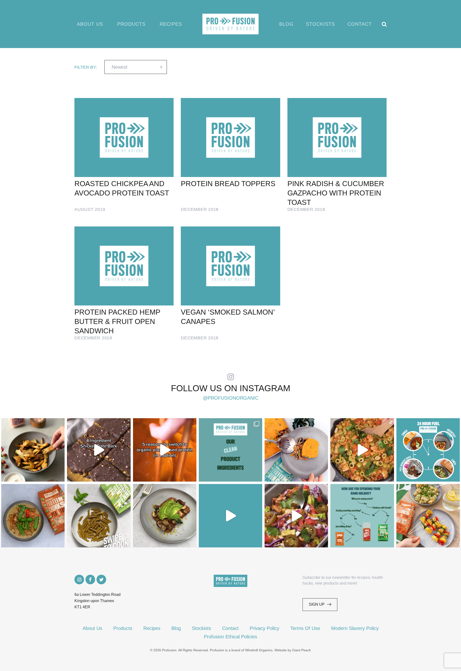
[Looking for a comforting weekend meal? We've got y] (296, 450)
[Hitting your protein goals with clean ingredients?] (230, 450)
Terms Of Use (305, 628)
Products (131, 24)
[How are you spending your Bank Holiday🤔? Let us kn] (362, 515)
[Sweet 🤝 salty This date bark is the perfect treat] (98, 450)
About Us (90, 24)
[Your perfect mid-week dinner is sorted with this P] (362, 450)
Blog (286, 24)
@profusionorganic (230, 398)
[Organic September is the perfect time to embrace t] (230, 515)
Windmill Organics (259, 650)
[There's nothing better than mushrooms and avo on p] (164, 515)
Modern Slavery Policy (355, 628)
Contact (359, 24)
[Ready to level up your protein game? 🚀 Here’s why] (164, 450)
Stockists (320, 24)
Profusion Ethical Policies (230, 636)
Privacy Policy (264, 628)
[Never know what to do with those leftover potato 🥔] (33, 450)
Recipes (171, 24)
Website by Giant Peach (292, 650)
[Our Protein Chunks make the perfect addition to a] (33, 515)
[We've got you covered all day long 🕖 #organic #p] (428, 450)
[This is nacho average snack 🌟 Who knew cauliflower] (296, 515)
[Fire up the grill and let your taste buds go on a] (428, 515)
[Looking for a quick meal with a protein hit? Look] (98, 515)
